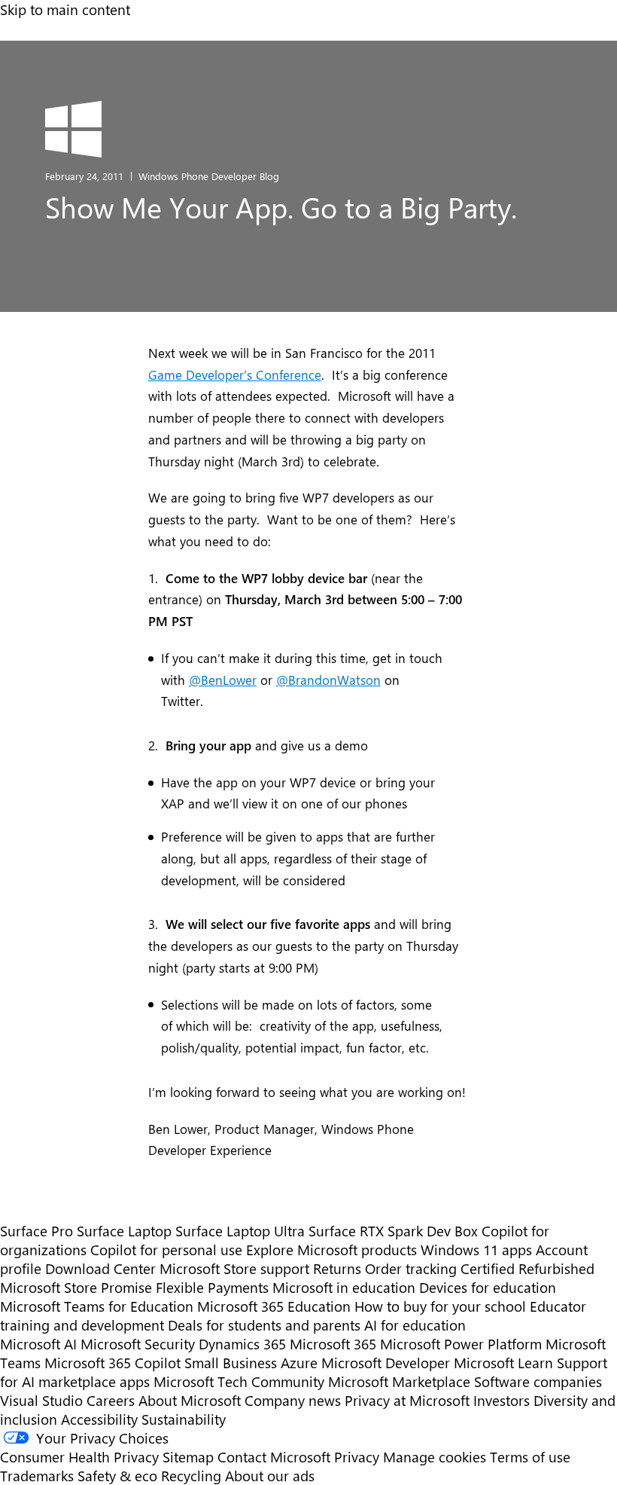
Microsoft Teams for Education (96, 1306)
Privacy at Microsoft (407, 1400)
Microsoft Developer (385, 1362)
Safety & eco (117, 1475)
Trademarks (37, 1475)
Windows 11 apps (476, 1249)
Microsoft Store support (234, 1268)
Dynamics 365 (242, 1343)
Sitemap (188, 1456)
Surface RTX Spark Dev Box (393, 1230)
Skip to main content (65, 9)
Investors (501, 1400)
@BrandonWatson (328, 679)
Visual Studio (41, 1400)
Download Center (100, 1268)
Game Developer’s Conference (234, 374)
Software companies (538, 1381)
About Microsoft (189, 1400)
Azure (299, 1362)
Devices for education (487, 1287)
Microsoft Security (138, 1343)
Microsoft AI (38, 1343)
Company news (293, 1400)
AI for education (415, 1324)
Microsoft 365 (333, 1343)
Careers (111, 1400)
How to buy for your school (440, 1306)
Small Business (230, 1362)
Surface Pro (36, 1230)
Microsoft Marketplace (399, 1381)
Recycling (191, 1475)
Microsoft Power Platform (461, 1343)
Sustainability (183, 1419)
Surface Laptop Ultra (240, 1230)
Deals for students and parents (264, 1324)
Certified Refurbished (527, 1268)
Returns (337, 1268)
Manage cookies (434, 1456)
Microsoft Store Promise (76, 1287)
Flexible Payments (212, 1287)
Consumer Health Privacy (79, 1456)
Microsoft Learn (503, 1362)
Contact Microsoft (273, 1456)
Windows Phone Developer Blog (208, 176)
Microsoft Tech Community (238, 1381)
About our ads (270, 1475)
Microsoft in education (343, 1287)
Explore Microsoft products (331, 1249)
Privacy (358, 1456)
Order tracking (411, 1268)
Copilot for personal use (166, 1249)
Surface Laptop (124, 1230)
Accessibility (99, 1419)
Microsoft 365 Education (274, 1306)
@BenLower (223, 679)
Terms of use (530, 1456)
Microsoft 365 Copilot (112, 1362)
